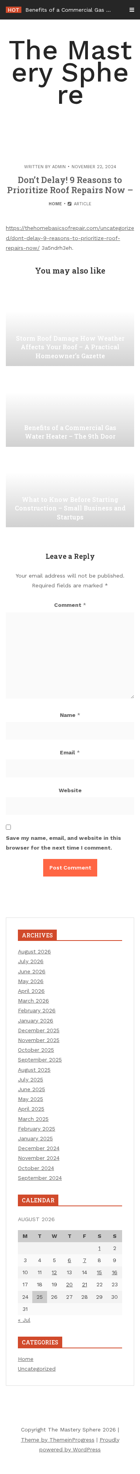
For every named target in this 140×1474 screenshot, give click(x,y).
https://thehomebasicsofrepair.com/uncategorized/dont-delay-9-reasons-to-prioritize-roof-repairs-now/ (70, 238)
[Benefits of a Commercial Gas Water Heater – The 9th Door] (70, 408)
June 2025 (31, 1089)
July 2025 (30, 1079)
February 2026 (37, 1010)
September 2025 (40, 1059)
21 (84, 1284)
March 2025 (33, 1119)
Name (70, 715)
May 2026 (31, 981)
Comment (70, 605)
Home (55, 203)
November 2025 (39, 1040)
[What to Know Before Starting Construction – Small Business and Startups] (70, 488)
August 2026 (34, 951)
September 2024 (40, 1178)
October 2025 (36, 1050)
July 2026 (31, 961)
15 (99, 1272)
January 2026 (35, 1020)
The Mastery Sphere (70, 72)
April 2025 (31, 1109)
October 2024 (36, 1168)
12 (54, 1272)
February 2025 (36, 1129)
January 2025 (35, 1138)
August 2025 (34, 1070)
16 (114, 1272)
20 (69, 1284)
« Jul (24, 1320)
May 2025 (30, 1099)
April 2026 (31, 991)
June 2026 (32, 971)
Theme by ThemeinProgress (57, 1440)
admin (59, 166)
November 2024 (39, 1158)
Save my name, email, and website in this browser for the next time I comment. (63, 843)
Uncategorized (37, 1369)
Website (70, 790)
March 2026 (33, 1000)
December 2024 (39, 1148)
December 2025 (39, 1030)
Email (70, 752)
